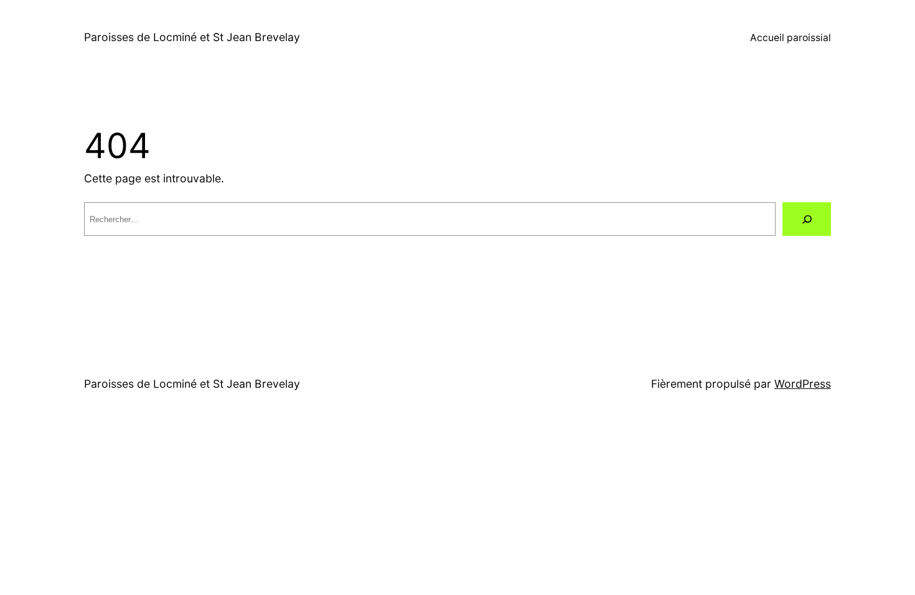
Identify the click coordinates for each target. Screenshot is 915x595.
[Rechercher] (806, 219)
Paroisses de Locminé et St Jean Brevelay (192, 37)
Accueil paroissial (790, 38)
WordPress (802, 383)
